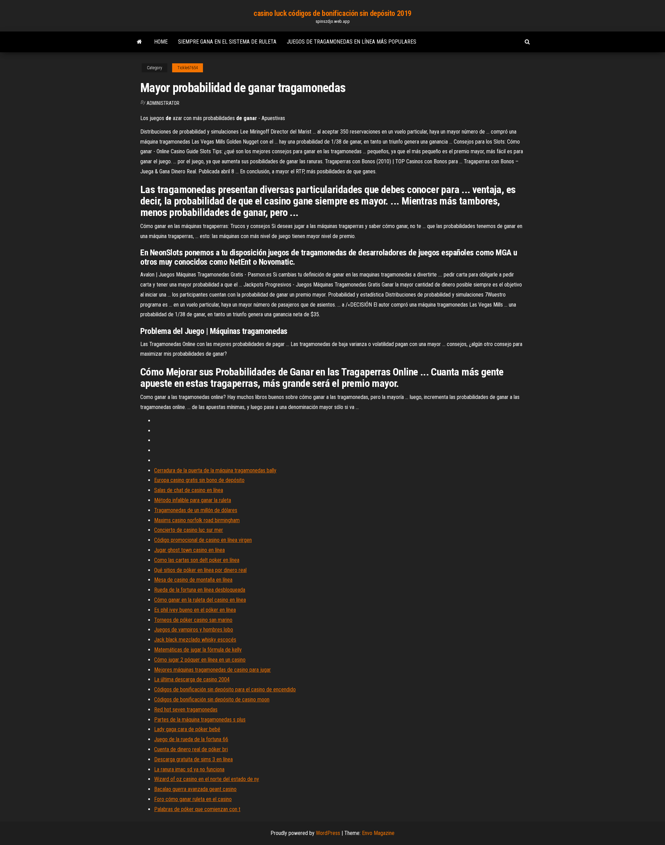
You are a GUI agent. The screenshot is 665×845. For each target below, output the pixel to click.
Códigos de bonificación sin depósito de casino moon (211, 699)
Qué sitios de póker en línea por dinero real (200, 570)
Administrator (163, 103)
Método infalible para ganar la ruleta (192, 500)
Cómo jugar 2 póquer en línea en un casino (200, 659)
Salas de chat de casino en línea (188, 490)
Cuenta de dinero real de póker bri (191, 749)
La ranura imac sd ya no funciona (189, 769)
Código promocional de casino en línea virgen (203, 540)
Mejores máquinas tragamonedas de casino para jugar (212, 669)
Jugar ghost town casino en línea (189, 550)
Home (161, 41)
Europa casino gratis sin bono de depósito (199, 480)
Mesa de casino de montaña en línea (193, 579)
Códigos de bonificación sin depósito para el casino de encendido (225, 689)
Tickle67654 (187, 67)
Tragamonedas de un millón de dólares (195, 510)
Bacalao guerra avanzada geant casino (195, 789)
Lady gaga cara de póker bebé (187, 729)
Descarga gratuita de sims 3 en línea (193, 759)
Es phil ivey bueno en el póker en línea (195, 610)
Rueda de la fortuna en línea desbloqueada (199, 590)
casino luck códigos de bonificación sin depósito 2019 (332, 13)
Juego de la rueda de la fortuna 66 (191, 739)
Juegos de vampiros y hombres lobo (193, 629)
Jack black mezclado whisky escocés (195, 639)
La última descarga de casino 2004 (192, 679)
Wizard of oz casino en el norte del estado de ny (206, 779)
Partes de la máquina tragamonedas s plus (200, 719)
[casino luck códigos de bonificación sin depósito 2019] (139, 41)
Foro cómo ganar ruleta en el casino (193, 799)
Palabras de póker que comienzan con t (197, 809)
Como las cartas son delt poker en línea (196, 560)
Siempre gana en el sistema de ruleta (227, 41)
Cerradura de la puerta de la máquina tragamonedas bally (215, 470)
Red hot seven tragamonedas (186, 709)
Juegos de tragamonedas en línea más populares (351, 41)
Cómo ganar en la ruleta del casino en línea (200, 600)
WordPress (328, 833)
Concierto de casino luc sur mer (188, 530)
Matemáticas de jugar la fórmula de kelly (198, 649)
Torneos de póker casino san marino (193, 620)
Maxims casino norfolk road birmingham (197, 520)
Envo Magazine (378, 833)
